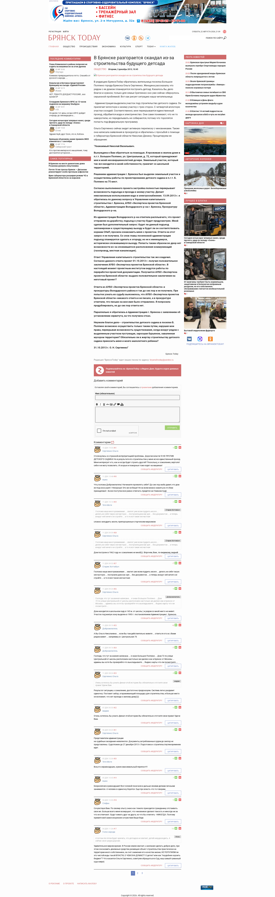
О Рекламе (54, 883)
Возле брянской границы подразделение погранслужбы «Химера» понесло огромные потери (205, 84)
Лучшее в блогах (196, 200)
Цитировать (173, 469)
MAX (200, 339)
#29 (115, 502)
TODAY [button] (150, 46)
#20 (115, 759)
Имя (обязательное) (105, 393)
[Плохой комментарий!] (180, 447)
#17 (115, 829)
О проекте (68, 883)
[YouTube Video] (122, 404)
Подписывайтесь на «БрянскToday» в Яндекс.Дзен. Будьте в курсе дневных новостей (142, 370)
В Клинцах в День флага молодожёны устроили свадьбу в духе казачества (204, 103)
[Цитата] (118, 404)
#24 (115, 648)
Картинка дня (194, 123)
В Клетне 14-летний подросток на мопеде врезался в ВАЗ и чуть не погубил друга (205, 114)
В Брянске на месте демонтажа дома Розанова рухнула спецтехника (67, 164)
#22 (115, 708)
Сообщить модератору (151, 469)
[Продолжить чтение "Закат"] (205, 141)
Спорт (139, 46)
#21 (115, 730)
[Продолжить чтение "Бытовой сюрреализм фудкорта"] (205, 313)
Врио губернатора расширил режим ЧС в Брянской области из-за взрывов (68, 176)
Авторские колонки (198, 159)
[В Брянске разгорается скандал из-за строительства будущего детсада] (137, 75)
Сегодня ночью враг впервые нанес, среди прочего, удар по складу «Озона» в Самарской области (204, 240)
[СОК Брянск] (137, 11)
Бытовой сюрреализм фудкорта (199, 330)
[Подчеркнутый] (104, 404)
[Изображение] (111, 404)
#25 (115, 625)
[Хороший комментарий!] (176, 447)
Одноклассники (210, 339)
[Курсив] (100, 404)
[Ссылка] (114, 404)
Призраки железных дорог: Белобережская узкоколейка (205, 189)
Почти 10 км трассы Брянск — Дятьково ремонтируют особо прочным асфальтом (68, 170)
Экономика (109, 46)
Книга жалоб (168, 46)
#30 (115, 476)
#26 (115, 589)
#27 (115, 563)
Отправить (172, 428)
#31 (115, 448)
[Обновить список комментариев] (113, 442)
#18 (115, 800)
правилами (146, 387)
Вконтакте (189, 339)
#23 (115, 673)
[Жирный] (97, 404)
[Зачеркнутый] (107, 404)
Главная (54, 46)
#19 (115, 778)
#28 (115, 533)
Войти (66, 32)
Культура (125, 46)
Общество (69, 46)
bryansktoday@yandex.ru (161, 360)
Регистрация (55, 32)
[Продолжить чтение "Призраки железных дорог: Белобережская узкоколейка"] (205, 174)
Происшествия (88, 46)
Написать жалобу (87, 883)
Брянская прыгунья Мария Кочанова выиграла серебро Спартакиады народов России (205, 65)
